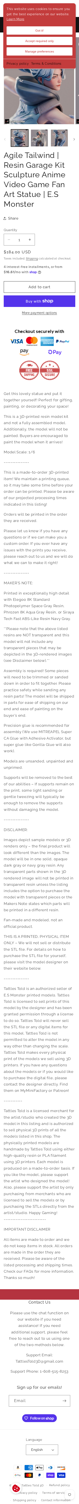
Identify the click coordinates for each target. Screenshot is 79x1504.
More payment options (39, 313)
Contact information (56, 1500)
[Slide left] (5, 139)
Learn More (15, 19)
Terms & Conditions (46, 63)
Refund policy (59, 1485)
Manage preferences (39, 51)
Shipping (32, 258)
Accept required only (39, 41)
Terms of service (54, 1492)
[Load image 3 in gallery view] (59, 138)
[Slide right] (74, 139)
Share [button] (13, 218)
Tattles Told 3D (33, 1485)
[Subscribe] (64, 1401)
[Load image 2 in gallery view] (39, 138)
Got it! (39, 30)
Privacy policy (18, 63)
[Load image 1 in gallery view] (19, 138)
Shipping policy (24, 1500)
